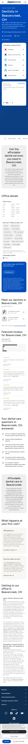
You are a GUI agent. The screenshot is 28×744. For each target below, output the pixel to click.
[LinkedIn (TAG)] (14, 718)
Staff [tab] (19, 138)
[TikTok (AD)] (17, 713)
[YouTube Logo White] (22, 713)
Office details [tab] (12, 138)
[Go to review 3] (10, 102)
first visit (9, 534)
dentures (6, 564)
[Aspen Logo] (14, 2)
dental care (13, 490)
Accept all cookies (14, 731)
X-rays (13, 537)
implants (10, 564)
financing (20, 497)
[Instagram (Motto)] (6, 713)
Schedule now (9, 272)
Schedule (6, 741)
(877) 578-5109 (18, 741)
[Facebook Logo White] (11, 713)
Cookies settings (14, 736)
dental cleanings (10, 562)
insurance (9, 494)
